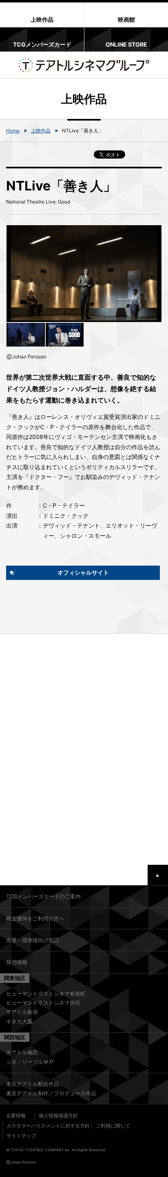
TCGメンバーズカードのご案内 (43, 896)
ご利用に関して (113, 1126)
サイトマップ (21, 1135)
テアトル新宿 (22, 1012)
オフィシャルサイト (83, 572)
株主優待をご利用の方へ (35, 918)
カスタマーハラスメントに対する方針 (48, 1126)
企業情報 (16, 1115)
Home (13, 131)
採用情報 (16, 962)
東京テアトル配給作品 (32, 1084)
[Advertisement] (84, 749)
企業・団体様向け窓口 (32, 940)
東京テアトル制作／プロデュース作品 (51, 1093)
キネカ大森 (19, 1021)
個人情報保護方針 (58, 1115)
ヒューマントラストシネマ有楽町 (46, 993)
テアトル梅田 (22, 1052)
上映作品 (41, 131)
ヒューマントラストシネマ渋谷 (43, 1002)
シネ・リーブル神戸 (30, 1061)
